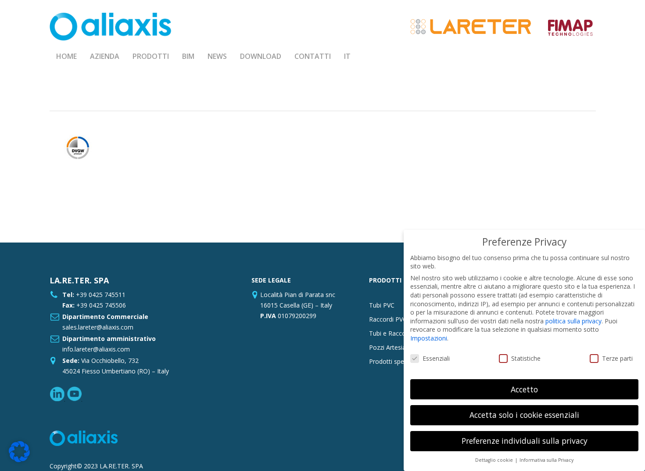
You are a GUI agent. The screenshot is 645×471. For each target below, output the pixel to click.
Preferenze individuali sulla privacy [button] (525, 440)
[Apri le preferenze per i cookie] (19, 460)
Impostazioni (428, 338)
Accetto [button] (524, 389)
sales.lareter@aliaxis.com (97, 327)
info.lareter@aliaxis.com (96, 349)
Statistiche (526, 358)
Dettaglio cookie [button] (494, 460)
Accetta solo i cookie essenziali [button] (524, 414)
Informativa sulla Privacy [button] (546, 460)
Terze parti (617, 358)
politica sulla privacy (573, 321)
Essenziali (436, 358)
